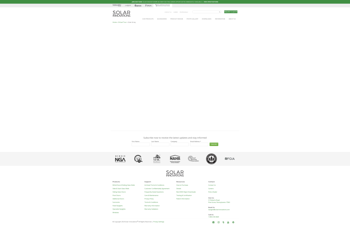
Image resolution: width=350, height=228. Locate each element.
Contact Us (168, 12)
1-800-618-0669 (213, 217)
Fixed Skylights (118, 206)
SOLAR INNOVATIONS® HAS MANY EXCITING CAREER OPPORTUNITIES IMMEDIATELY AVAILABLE (175, 2)
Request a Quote (230, 11)
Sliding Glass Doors (119, 192)
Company (174, 141)
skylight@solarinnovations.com (219, 210)
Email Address (195, 141)
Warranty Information (152, 206)
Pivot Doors (117, 195)
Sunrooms (116, 202)
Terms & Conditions (151, 202)
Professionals (184, 12)
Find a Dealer (212, 192)
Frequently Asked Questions (154, 192)
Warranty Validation (151, 209)
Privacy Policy (149, 199)
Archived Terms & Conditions (154, 185)
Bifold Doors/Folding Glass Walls (124, 185)
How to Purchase (182, 185)
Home (115, 22)
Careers (175, 12)
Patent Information (183, 199)
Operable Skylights (119, 209)
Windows (116, 212)
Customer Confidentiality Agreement (156, 188)
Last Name (155, 141)
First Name (135, 141)
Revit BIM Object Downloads (186, 192)
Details (178, 188)
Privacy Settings (158, 222)
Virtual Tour (122, 22)
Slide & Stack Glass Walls (121, 188)
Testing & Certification (184, 195)
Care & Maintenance (151, 195)
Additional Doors (118, 199)
